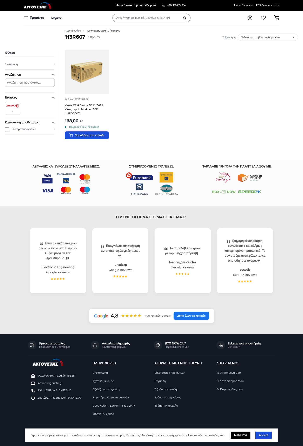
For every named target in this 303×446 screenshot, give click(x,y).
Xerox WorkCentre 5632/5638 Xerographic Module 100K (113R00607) (84, 109)
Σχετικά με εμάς (103, 381)
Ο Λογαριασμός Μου (230, 381)
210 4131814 (45, 390)
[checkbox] (12, 108)
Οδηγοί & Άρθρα (103, 414)
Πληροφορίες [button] (105, 363)
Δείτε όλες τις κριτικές (191, 315)
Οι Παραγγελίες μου (229, 389)
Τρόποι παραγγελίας (168, 397)
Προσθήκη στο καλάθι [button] (89, 135)
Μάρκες (56, 18)
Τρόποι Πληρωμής (244, 5)
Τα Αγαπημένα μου (228, 373)
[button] (249, 17)
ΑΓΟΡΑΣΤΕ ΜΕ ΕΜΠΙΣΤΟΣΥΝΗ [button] (178, 363)
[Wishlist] (263, 17)
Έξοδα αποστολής (166, 389)
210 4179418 (63, 390)
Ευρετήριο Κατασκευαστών (111, 397)
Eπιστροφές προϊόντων (169, 373)
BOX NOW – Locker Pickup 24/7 (114, 405)
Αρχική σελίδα (73, 30)
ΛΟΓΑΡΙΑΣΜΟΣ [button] (227, 363)
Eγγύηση (160, 381)
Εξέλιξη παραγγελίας (267, 5)
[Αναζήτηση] (185, 18)
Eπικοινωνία (100, 373)
